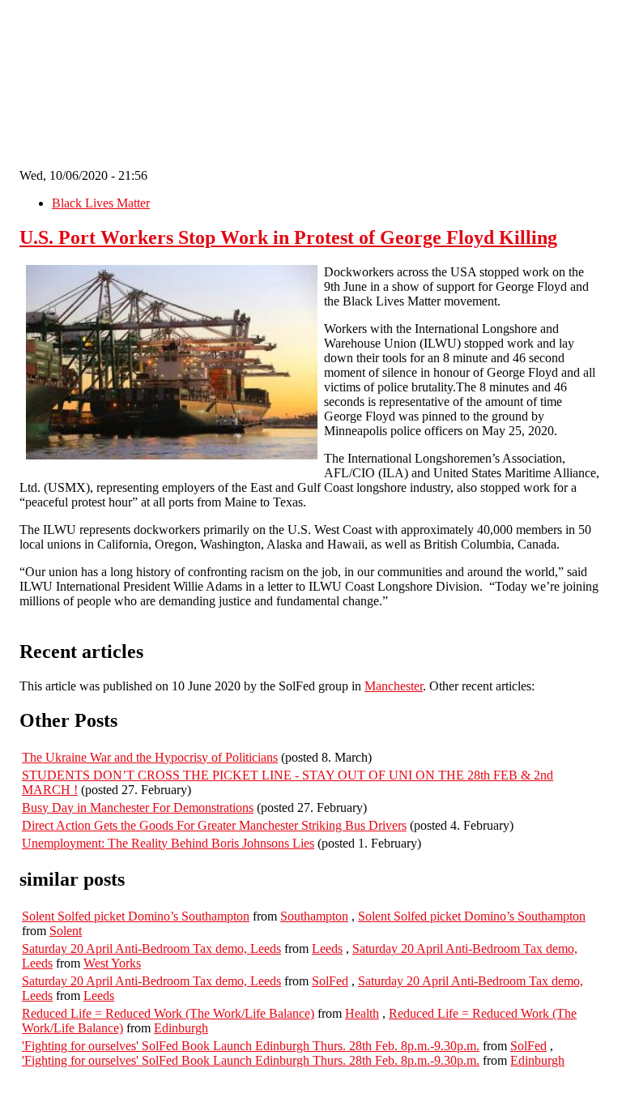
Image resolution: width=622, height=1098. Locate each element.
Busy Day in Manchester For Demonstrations (137, 807)
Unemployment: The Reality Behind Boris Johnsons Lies (168, 843)
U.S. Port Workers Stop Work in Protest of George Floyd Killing (288, 237)
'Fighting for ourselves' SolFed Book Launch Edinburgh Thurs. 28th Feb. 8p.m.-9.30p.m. (250, 1046)
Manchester (393, 686)
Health (362, 1013)
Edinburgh (181, 1028)
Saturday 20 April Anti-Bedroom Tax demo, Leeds (151, 948)
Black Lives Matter (101, 203)
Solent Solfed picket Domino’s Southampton (135, 916)
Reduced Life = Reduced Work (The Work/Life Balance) (168, 1013)
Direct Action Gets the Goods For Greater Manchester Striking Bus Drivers (214, 825)
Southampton (314, 916)
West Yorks (112, 963)
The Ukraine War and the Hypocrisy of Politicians (150, 757)
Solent (65, 931)
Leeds (327, 948)
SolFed (330, 981)
